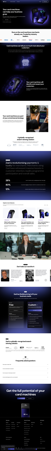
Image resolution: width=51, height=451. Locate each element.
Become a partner (8, 439)
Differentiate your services (27, 428)
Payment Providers (27, 420)
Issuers (32, 426)
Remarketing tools (8, 428)
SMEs (17, 424)
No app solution (13, 426)
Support (25, 437)
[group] (11, 219)
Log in (41, 422)
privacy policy (3, 447)
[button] (12, 1)
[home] (4, 1)
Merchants (7, 420)
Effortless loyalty (8, 426)
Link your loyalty (13, 428)
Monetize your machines (27, 426)
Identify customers (8, 424)
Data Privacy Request (42, 441)
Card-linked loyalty (26, 432)
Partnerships (45, 1)
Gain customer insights (26, 430)
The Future (41, 424)
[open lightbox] (25, 246)
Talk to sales (6, 19)
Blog (40, 437)
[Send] (36, 449)
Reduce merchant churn (27, 424)
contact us (33, 326)
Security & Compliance (27, 439)
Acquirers (32, 424)
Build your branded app (9, 437)
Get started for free (21, 398)
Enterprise (18, 426)
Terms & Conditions (26, 441)
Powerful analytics (8, 430)
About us (41, 439)
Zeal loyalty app (13, 424)
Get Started (42, 420)
